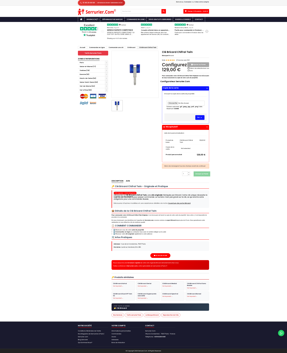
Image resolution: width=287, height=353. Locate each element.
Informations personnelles (121, 331)
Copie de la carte (185, 88)
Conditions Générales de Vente (89, 331)
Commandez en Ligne (136, 19)
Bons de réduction (118, 342)
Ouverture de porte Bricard (179, 203)
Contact (199, 19)
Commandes (116, 334)
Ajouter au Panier (199, 65)
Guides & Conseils (183, 19)
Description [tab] (117, 181)
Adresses (115, 340)
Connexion (187, 2)
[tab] (185, 88)
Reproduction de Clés (171, 315)
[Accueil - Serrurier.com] (81, 19)
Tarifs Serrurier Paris (93, 53)
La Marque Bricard (152, 315)
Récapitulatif (185, 127)
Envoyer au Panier (202, 174)
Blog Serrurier (83, 340)
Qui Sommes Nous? (85, 342)
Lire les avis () (184, 60)
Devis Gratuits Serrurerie (160, 19)
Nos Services (117, 315)
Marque (165, 56)
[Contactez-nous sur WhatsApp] (281, 333)
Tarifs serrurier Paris (134, 315)
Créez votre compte (201, 2)
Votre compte (118, 325)
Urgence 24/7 (92, 19)
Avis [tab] (128, 181)
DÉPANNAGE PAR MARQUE (112, 19)
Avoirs (114, 337)
